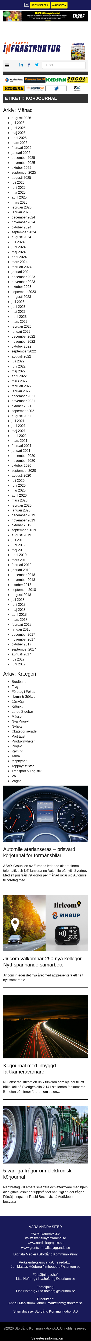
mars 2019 (20, 560)
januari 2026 (21, 153)
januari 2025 (21, 212)
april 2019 (19, 555)
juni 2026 (19, 128)
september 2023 (24, 292)
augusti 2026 (21, 118)
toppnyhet (19, 761)
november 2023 (23, 282)
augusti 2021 (21, 416)
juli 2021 (18, 421)
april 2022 (19, 376)
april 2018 (19, 614)
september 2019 (24, 530)
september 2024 (24, 232)
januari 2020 (21, 510)
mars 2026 (20, 143)
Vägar (16, 781)
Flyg (15, 687)
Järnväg (18, 701)
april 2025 (19, 197)
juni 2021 (19, 426)
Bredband (19, 681)
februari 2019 (22, 565)
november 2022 (23, 341)
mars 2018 (20, 619)
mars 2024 (20, 262)
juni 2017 (19, 664)
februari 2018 (22, 624)
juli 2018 (18, 599)
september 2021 (24, 411)
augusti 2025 (21, 177)
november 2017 (23, 639)
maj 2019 (19, 550)
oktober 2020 (21, 465)
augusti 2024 (21, 237)
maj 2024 (19, 252)
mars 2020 (20, 500)
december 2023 (23, 277)
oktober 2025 (21, 167)
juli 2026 (18, 123)
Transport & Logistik (26, 771)
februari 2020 (22, 505)
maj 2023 (19, 311)
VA (14, 776)
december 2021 (23, 396)
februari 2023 (22, 326)
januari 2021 (21, 450)
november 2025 (23, 163)
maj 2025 (19, 192)
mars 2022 (20, 381)
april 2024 (19, 257)
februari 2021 (22, 446)
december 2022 (23, 336)
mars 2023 (20, 321)
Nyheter (17, 726)
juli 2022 (18, 361)
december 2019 (23, 515)
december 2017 (23, 634)
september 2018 (24, 590)
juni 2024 (19, 247)
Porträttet (18, 736)
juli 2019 (18, 540)
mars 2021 (20, 440)
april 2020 (19, 495)
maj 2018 (19, 609)
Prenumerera (40, 5)
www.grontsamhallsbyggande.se (45, 1247)
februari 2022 (22, 386)
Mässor (17, 716)
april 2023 (19, 316)
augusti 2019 (21, 535)
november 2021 (23, 401)
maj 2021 (19, 431)
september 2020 (24, 470)
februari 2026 (22, 147)
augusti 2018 (21, 595)
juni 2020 (19, 485)
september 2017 (24, 649)
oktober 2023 (21, 287)
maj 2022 (19, 371)
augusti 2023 (21, 297)
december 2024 (23, 217)
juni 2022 (19, 366)
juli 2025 (18, 182)
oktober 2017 (21, 644)
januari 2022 (21, 391)
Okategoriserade (24, 731)
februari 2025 (22, 207)
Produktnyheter (23, 741)
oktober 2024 (21, 227)
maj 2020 (19, 490)
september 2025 (24, 172)
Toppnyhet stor (23, 766)
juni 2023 (19, 306)
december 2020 (23, 456)
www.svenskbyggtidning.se (45, 1238)
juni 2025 (19, 187)
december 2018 (23, 575)
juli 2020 (18, 480)
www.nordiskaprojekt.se (45, 1243)
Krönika (17, 706)
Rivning (17, 751)
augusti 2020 (21, 475)
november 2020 (23, 460)
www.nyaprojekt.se (45, 1233)
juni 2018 (19, 604)
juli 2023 (18, 302)
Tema (16, 756)
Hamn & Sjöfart (23, 696)
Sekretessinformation (47, 1338)
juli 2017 (18, 659)
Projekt (17, 746)
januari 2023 (21, 331)
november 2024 (23, 222)
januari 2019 (21, 570)
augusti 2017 (21, 654)
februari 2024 (22, 267)
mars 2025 (20, 202)
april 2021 (19, 436)
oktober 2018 (21, 585)
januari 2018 (21, 629)
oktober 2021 (21, 406)
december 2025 (23, 157)
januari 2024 (21, 272)
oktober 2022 (21, 346)
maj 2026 (19, 133)
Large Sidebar (22, 711)
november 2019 (23, 520)
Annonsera (59, 5)
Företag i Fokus (23, 691)
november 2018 (23, 580)
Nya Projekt (20, 721)
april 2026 (19, 138)
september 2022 (24, 351)
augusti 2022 (21, 356)
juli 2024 (18, 242)
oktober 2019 (21, 525)
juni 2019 (19, 545)
